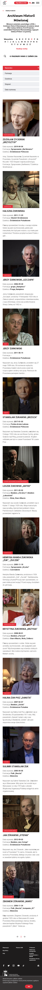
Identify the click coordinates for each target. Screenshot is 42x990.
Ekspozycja (6, 947)
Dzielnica (8, 79)
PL (30, 3)
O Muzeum (32, 947)
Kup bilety (5, 950)
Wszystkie (8, 39)
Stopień (8, 84)
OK (29, 986)
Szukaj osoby (21, 49)
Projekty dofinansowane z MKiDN (33, 955)
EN (33, 3)
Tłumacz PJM (19, 947)
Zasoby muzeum (10, 10)
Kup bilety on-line (21, 3)
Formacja (8, 73)
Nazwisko (8, 68)
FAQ (4, 953)
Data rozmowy (10, 90)
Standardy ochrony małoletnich (34, 959)
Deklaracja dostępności (32, 950)
